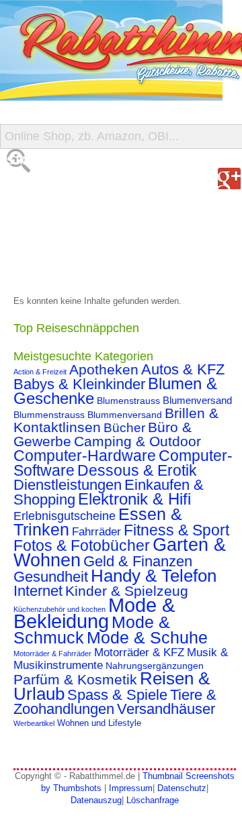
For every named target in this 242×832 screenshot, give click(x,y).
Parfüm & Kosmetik (75, 680)
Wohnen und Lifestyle (99, 723)
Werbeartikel (33, 723)
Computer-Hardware (84, 455)
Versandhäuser (166, 708)
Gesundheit (50, 576)
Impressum (131, 788)
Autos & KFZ (183, 369)
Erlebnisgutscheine (64, 516)
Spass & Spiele (117, 694)
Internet (38, 590)
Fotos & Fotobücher (81, 545)
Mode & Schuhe (147, 637)
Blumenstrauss (128, 400)
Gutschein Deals (59, 268)
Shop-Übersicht (56, 214)
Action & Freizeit (40, 372)
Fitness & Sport (176, 530)
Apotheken (103, 369)
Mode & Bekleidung (94, 613)
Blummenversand (124, 414)
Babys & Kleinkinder (79, 384)
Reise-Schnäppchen (68, 241)
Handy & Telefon (153, 575)
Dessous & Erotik (137, 470)
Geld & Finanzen (137, 561)
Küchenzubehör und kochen (59, 609)
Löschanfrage (152, 800)
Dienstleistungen (67, 484)
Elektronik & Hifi (134, 499)
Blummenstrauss (49, 414)
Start (25, 160)
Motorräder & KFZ (139, 652)
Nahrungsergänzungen (155, 665)
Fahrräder (96, 531)
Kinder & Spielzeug (126, 591)
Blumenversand (197, 400)
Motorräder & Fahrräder (52, 653)
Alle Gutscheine (58, 187)
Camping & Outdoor (137, 441)
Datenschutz (181, 788)
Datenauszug (96, 800)
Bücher (124, 428)
